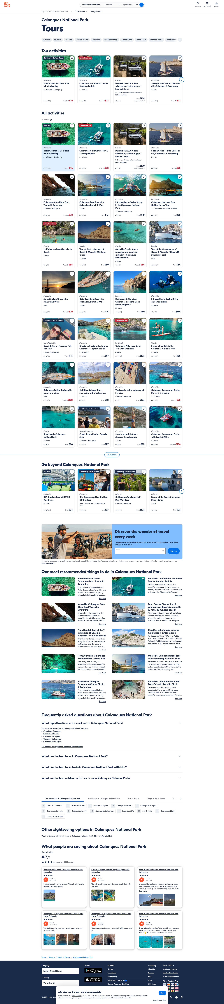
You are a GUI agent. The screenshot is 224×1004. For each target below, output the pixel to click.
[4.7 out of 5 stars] (49, 862)
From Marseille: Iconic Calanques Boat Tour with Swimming (63, 871)
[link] (58, 79)
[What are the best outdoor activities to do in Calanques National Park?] (179, 778)
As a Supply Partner (170, 969)
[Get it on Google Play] (93, 971)
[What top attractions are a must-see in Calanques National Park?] (179, 723)
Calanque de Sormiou (52, 739)
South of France (64, 957)
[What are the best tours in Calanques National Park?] (179, 756)
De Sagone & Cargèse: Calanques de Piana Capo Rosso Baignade (63, 915)
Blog (149, 977)
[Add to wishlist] (72, 58)
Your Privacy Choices (115, 980)
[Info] (51, 120)
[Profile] (216, 3)
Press (150, 980)
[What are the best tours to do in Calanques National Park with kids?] (179, 767)
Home (44, 957)
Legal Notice (112, 973)
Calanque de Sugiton (51, 736)
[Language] (207, 3)
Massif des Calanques (52, 731)
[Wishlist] (198, 3)
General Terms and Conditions (118, 984)
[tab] (63, 799)
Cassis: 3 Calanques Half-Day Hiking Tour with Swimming (110, 871)
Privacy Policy (112, 977)
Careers (151, 973)
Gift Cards (152, 984)
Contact (110, 969)
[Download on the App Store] (93, 980)
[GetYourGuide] (7, 4)
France (52, 957)
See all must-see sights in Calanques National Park (62, 747)
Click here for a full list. (102, 836)
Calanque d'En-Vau (51, 734)
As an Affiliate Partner (171, 977)
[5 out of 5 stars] (64, 875)
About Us (151, 969)
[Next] (181, 79)
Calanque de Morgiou (52, 742)
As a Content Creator (170, 973)
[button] (58, 79)
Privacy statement (48, 563)
